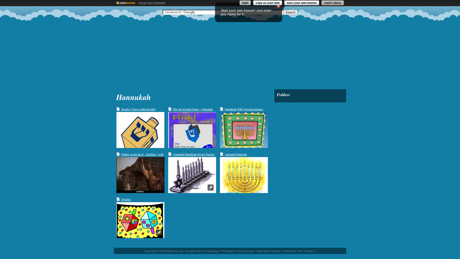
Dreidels (126, 199)
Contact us (310, 251)
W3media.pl (228, 251)
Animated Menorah (236, 154)
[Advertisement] (230, 52)
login (245, 3)
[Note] (210, 187)
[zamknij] (278, 6)
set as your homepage (152, 2)
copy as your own (268, 3)
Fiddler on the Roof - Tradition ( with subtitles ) (142, 154)
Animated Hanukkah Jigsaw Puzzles (193, 154)
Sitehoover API (292, 251)
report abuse (332, 3)
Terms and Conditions (268, 251)
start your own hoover (302, 3)
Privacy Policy (245, 251)
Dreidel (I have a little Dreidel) (138, 109)
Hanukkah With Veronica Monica (244, 109)
